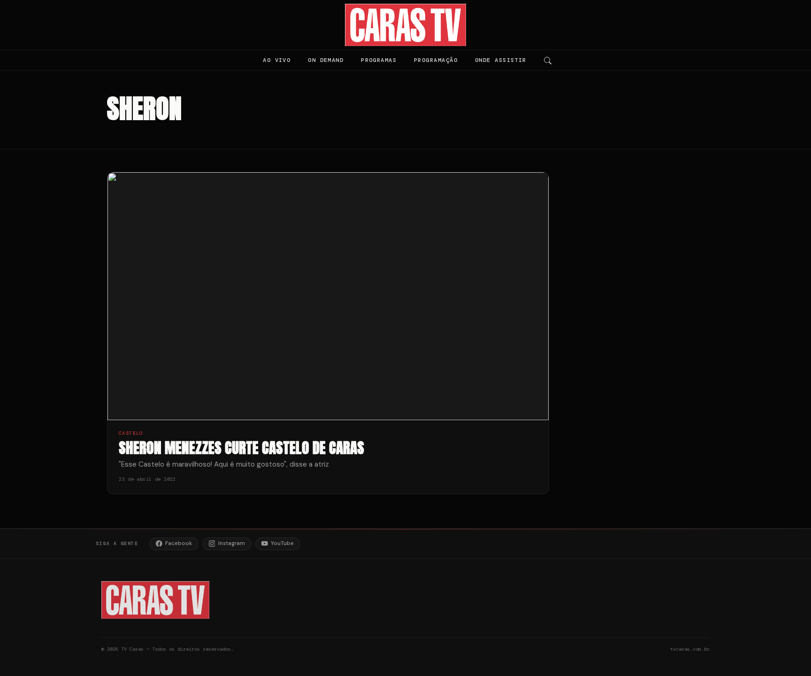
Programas (379, 60)
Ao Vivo (277, 60)
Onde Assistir (501, 60)
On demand (326, 60)
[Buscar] (548, 60)
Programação (436, 60)
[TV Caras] (406, 25)
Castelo (131, 433)
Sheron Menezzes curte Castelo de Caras (241, 448)
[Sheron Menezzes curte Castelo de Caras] (328, 296)
